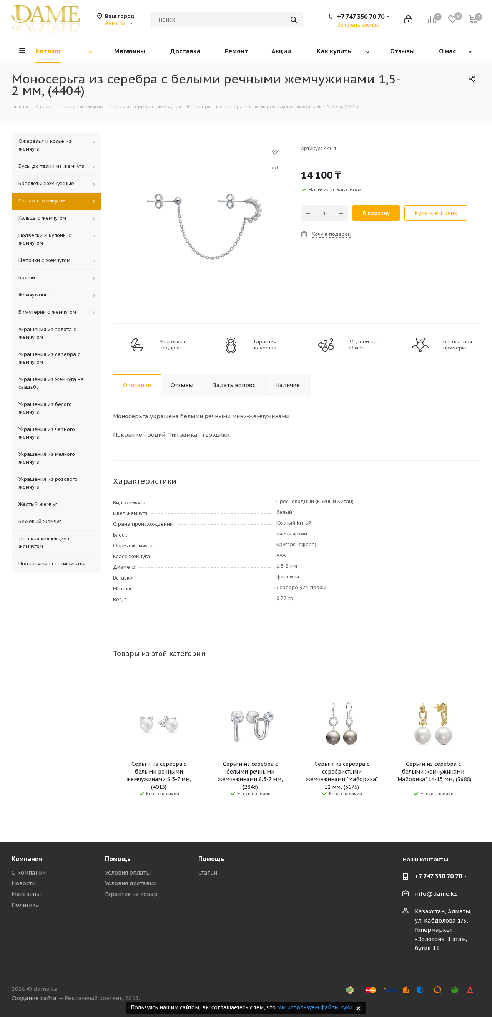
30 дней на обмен (363, 345)
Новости (23, 883)
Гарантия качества (265, 345)
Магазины (26, 894)
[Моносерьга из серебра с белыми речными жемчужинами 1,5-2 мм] (205, 156)
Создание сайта (34, 998)
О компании (29, 872)
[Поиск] (293, 19)
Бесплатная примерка (457, 345)
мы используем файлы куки (314, 1007)
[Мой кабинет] (408, 19)
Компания (27, 859)
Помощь (118, 859)
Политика (25, 904)
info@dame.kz (436, 893)
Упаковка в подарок (173, 345)
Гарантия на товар (131, 894)
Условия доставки (130, 883)
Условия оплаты (128, 872)
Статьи (207, 872)
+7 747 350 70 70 (360, 16)
